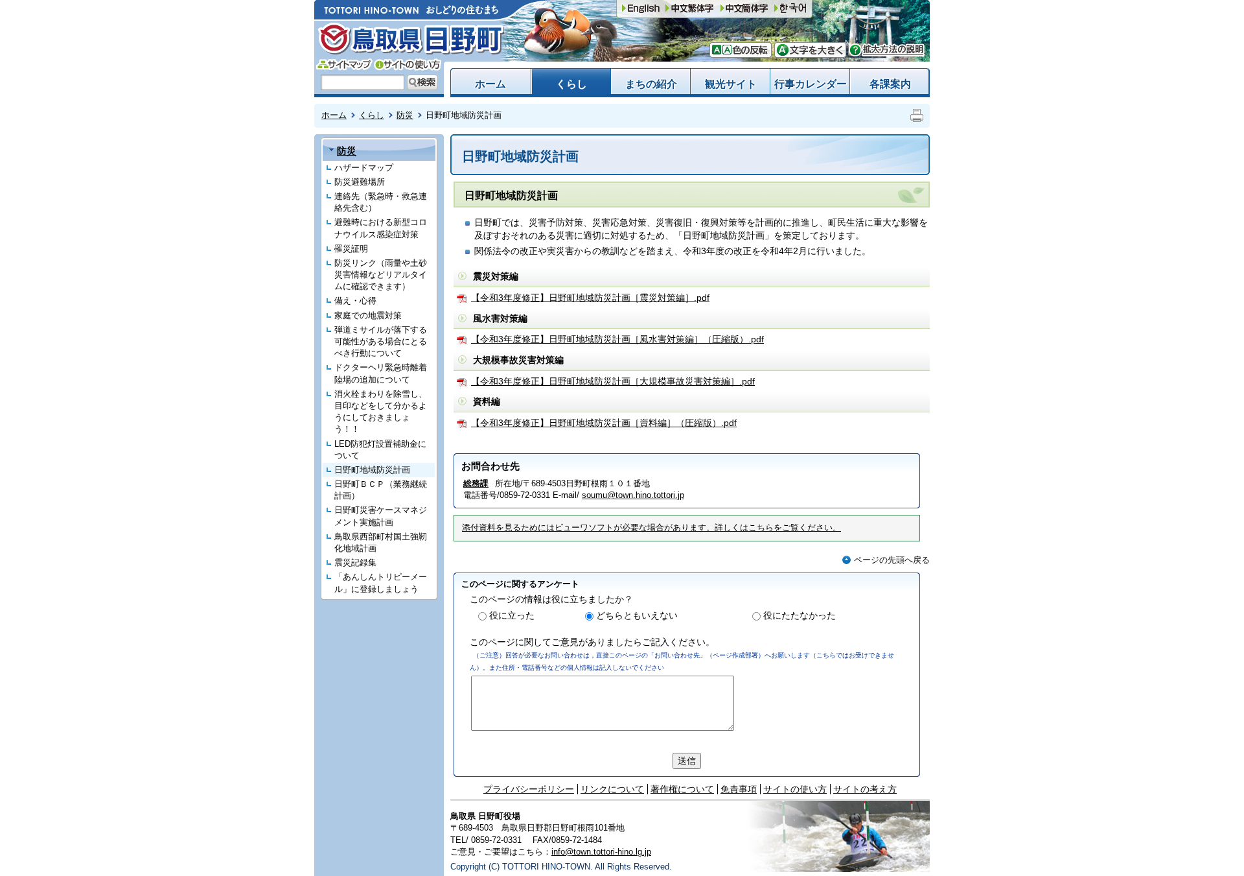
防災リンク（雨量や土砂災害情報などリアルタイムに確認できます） (380, 274)
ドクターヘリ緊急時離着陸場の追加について (380, 373)
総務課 (476, 483)
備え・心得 (355, 300)
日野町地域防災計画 (372, 470)
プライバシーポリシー (528, 789)
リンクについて (612, 789)
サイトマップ (344, 64)
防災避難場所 (359, 182)
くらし (571, 83)
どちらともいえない (637, 615)
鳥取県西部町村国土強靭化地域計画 (380, 542)
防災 (405, 115)
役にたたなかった (799, 615)
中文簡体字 (689, 9)
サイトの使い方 (407, 64)
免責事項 (738, 789)
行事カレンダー (810, 83)
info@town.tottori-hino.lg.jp (601, 852)
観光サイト (731, 83)
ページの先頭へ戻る (892, 560)
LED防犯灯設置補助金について (380, 449)
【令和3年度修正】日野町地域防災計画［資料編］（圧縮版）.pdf (604, 423)
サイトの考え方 (865, 789)
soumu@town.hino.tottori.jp (633, 495)
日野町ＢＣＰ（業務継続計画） (380, 490)
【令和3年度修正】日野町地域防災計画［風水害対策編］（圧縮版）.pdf (617, 339)
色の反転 (748, 50)
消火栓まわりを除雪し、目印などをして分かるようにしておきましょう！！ (380, 411)
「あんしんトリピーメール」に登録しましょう (380, 582)
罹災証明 (351, 249)
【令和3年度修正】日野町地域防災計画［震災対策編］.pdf (590, 297)
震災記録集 (355, 562)
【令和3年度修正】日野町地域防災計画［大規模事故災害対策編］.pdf (613, 381)
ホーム (490, 83)
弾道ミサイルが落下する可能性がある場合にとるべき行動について (380, 341)
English (641, 9)
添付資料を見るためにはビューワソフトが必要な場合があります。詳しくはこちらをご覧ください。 (651, 527)
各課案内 (890, 83)
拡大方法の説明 (887, 49)
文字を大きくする (810, 50)
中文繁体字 (744, 9)
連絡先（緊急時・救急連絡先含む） (380, 202)
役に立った (512, 615)
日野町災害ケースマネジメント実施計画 (380, 516)
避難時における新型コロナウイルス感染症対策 (380, 228)
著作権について (682, 789)
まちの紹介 (651, 83)
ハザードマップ (363, 167)
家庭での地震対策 (368, 315)
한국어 (790, 9)
